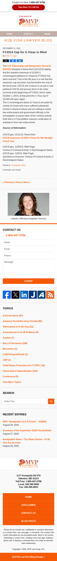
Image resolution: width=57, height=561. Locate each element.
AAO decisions (13, 315)
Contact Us (28, 513)
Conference (10, 376)
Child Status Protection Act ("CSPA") (24, 365)
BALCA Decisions (15, 343)
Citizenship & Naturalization (20, 371)
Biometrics (10, 349)
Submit (28, 281)
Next (27, 182)
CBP (7, 360)
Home (9, 34)
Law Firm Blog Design (27, 557)
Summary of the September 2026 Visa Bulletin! (27, 430)
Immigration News (18, 165)
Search (51, 401)
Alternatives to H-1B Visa (18, 327)
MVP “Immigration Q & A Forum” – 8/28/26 (24, 421)
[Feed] (50, 295)
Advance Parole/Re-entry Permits (22, 321)
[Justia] (32, 295)
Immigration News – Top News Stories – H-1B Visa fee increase (26, 441)
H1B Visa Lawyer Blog (28, 21)
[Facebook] (6, 295)
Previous (8, 182)
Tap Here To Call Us (28, 7)
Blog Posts (28, 521)
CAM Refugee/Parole (15, 354)
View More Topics (12, 382)
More (47, 34)
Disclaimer (29, 505)
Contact (28, 34)
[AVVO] (41, 295)
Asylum (8, 338)
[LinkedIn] (24, 295)
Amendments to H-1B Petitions (20, 332)
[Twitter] (15, 295)
